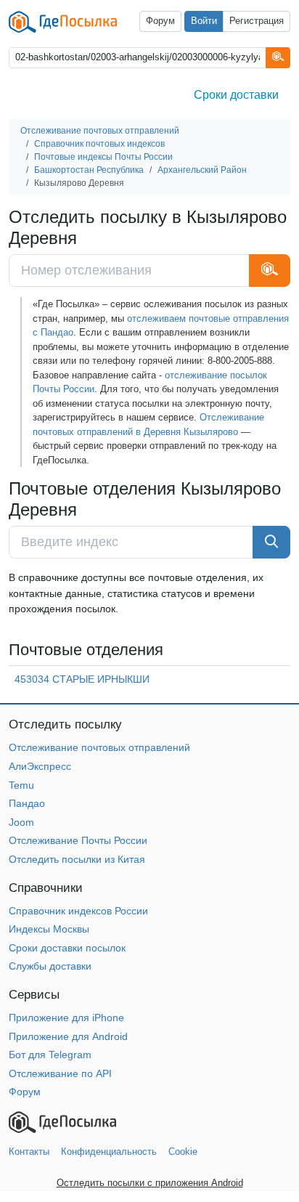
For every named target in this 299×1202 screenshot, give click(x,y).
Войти (204, 21)
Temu (21, 785)
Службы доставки (50, 966)
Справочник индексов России (78, 911)
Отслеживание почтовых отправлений (99, 747)
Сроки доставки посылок (67, 948)
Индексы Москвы (49, 929)
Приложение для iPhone (66, 1017)
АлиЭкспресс (40, 766)
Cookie (182, 1151)
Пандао (27, 803)
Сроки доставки (236, 95)
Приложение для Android (68, 1036)
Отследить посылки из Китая (77, 859)
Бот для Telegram (50, 1054)
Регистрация (256, 21)
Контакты (29, 1151)
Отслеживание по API (60, 1073)
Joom (21, 822)
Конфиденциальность (109, 1151)
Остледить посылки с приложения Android (150, 1182)
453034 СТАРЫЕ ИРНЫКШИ (82, 679)
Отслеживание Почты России (78, 840)
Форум (160, 21)
